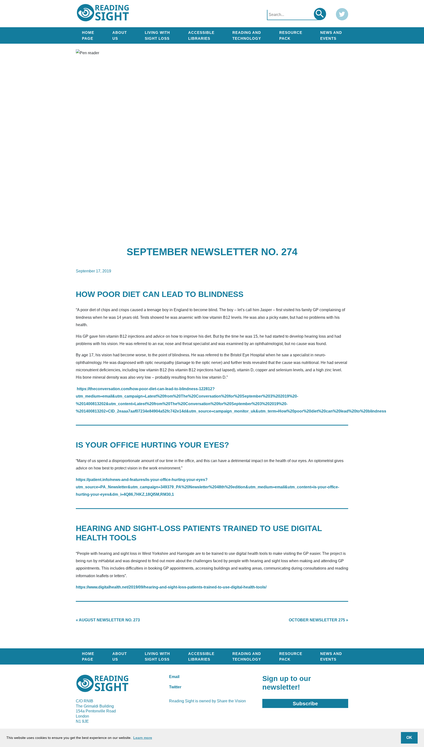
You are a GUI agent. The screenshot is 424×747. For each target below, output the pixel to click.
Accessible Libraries (201, 35)
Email (174, 677)
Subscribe (305, 703)
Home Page (88, 35)
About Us (119, 35)
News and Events (331, 35)
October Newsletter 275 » (318, 620)
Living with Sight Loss (157, 35)
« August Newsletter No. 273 (108, 620)
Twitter (175, 687)
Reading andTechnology (246, 35)
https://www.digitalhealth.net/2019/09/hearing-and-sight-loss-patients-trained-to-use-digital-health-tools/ (171, 587)
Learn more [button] (142, 738)
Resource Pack (290, 35)
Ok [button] (409, 737)
